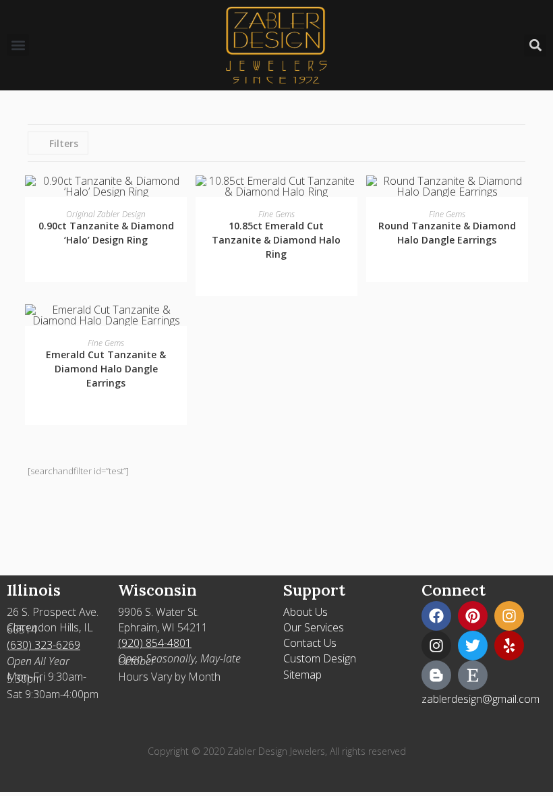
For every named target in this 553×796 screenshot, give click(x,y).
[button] (18, 45)
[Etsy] (473, 675)
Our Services (313, 627)
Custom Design (319, 658)
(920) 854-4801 (155, 642)
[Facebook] (436, 616)
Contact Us (310, 642)
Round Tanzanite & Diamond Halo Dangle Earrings (447, 232)
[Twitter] (473, 645)
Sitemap (302, 674)
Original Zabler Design (106, 214)
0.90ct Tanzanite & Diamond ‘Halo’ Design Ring (106, 232)
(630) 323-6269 (43, 644)
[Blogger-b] (436, 675)
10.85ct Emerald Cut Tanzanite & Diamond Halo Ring (276, 239)
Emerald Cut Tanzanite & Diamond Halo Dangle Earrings (106, 368)
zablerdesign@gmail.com (480, 698)
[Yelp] (509, 645)
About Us (305, 611)
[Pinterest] (473, 616)
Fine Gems (276, 214)
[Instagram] (509, 616)
